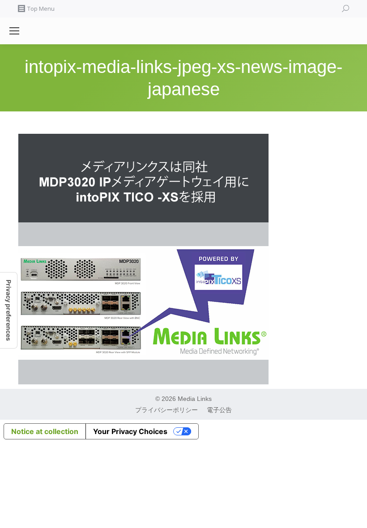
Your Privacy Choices (130, 431)
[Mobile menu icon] (14, 31)
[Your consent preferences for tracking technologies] (8, 310)
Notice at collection (44, 431)
